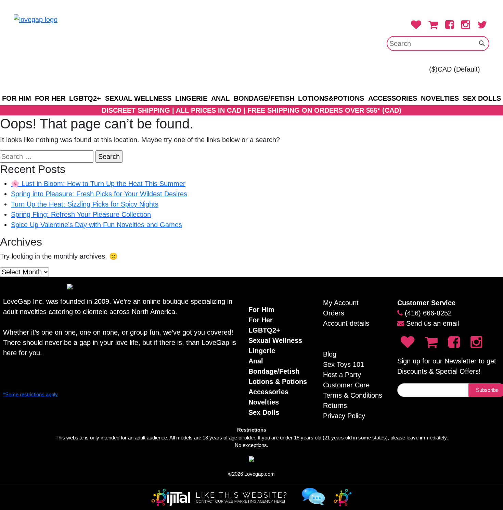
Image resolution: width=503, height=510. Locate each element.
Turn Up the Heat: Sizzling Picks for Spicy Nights (84, 204)
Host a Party (342, 374)
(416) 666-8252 (428, 313)
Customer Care (346, 385)
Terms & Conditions (352, 395)
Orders (333, 313)
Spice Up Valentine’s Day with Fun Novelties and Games (96, 224)
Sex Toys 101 (343, 364)
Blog (329, 354)
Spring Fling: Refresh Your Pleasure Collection (81, 214)
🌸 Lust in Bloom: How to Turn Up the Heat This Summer (98, 183)
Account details (346, 323)
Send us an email (432, 323)
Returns (335, 405)
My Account (341, 303)
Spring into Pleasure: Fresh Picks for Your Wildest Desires (99, 194)
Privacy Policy (344, 416)
